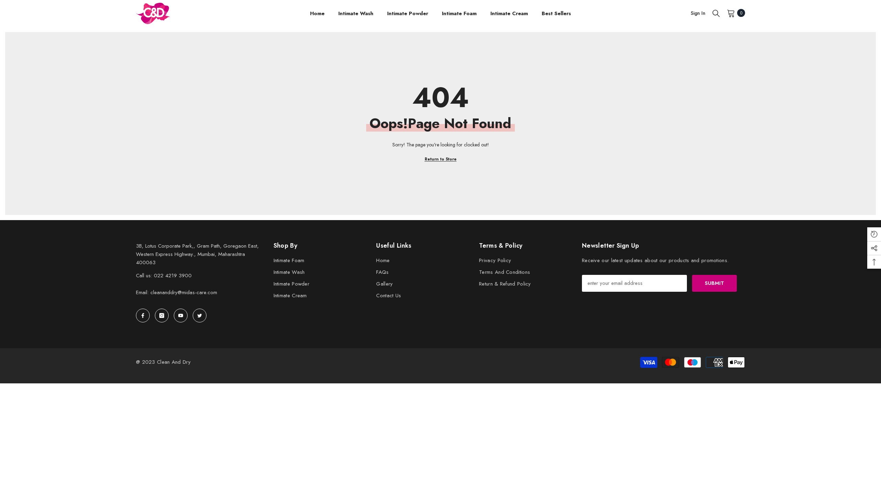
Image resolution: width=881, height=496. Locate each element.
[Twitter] (199, 315)
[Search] (716, 13)
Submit (714, 283)
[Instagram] (162, 315)
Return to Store (441, 159)
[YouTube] (181, 315)
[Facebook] (143, 315)
